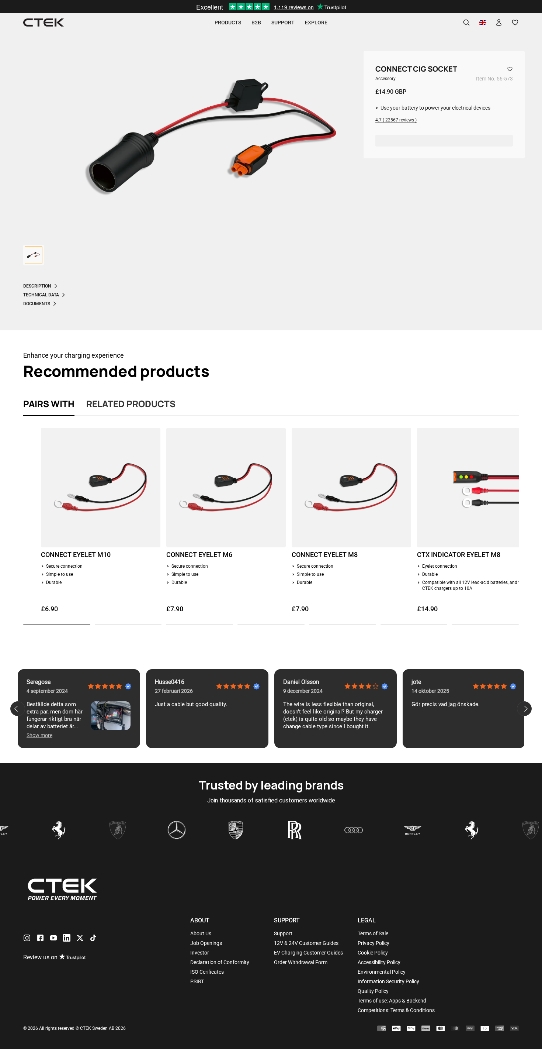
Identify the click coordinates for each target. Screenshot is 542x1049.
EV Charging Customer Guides (308, 953)
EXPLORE (316, 22)
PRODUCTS (228, 22)
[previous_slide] (17, 708)
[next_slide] (524, 708)
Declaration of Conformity (219, 962)
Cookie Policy (373, 953)
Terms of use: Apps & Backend (392, 1001)
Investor (199, 953)
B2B (256, 22)
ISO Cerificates (207, 972)
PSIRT (197, 981)
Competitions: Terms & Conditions (396, 1010)
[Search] (466, 22)
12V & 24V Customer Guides (306, 943)
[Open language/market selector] (482, 22)
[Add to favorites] (510, 69)
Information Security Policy (388, 981)
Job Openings (206, 943)
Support (283, 933)
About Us (200, 933)
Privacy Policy (373, 943)
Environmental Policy (382, 972)
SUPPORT (283, 22)
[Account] (499, 22)
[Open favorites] (515, 22)
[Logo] (43, 22)
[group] (33, 255)
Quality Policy (373, 991)
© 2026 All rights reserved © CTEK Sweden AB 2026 (74, 1028)
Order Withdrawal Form (300, 962)
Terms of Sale (373, 933)
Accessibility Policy (379, 962)
